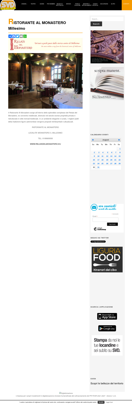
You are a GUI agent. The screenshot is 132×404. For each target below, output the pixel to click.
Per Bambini (51, 4)
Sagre (42, 4)
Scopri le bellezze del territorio (107, 383)
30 (94, 167)
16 (94, 160)
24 (98, 163)
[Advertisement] (107, 116)
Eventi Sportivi (95, 4)
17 (98, 160)
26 (107, 163)
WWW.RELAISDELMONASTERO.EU (45, 144)
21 (115, 160)
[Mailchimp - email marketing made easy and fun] (100, 230)
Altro (113, 4)
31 (98, 167)
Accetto (101, 402)
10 (98, 156)
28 (115, 163)
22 (119, 160)
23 (94, 163)
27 (111, 163)
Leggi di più (109, 402)
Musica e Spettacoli (60, 4)
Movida (68, 4)
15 (119, 156)
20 (111, 160)
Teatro (33, 4)
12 (107, 156)
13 (111, 156)
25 (102, 163)
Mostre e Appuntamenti (86, 4)
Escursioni (104, 4)
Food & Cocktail (77, 4)
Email (95, 216)
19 (107, 160)
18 (102, 160)
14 (115, 156)
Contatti (126, 4)
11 (102, 156)
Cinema (24, 4)
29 (119, 163)
